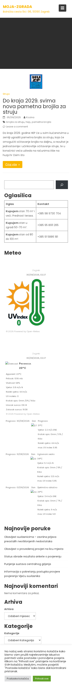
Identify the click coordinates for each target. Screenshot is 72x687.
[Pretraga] (62, 184)
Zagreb (36, 270)
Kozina (30, 117)
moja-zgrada (17, 6)
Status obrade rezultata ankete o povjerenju (32, 556)
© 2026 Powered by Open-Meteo (23, 331)
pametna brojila (41, 122)
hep (28, 122)
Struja (6, 94)
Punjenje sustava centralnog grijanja (27, 564)
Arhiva (8, 609)
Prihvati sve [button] (42, 678)
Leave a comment (17, 126)
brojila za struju (15, 122)
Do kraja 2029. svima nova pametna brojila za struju (34, 106)
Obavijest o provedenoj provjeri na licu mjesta (33, 549)
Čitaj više (11, 164)
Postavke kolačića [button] (18, 678)
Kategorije (11, 633)
